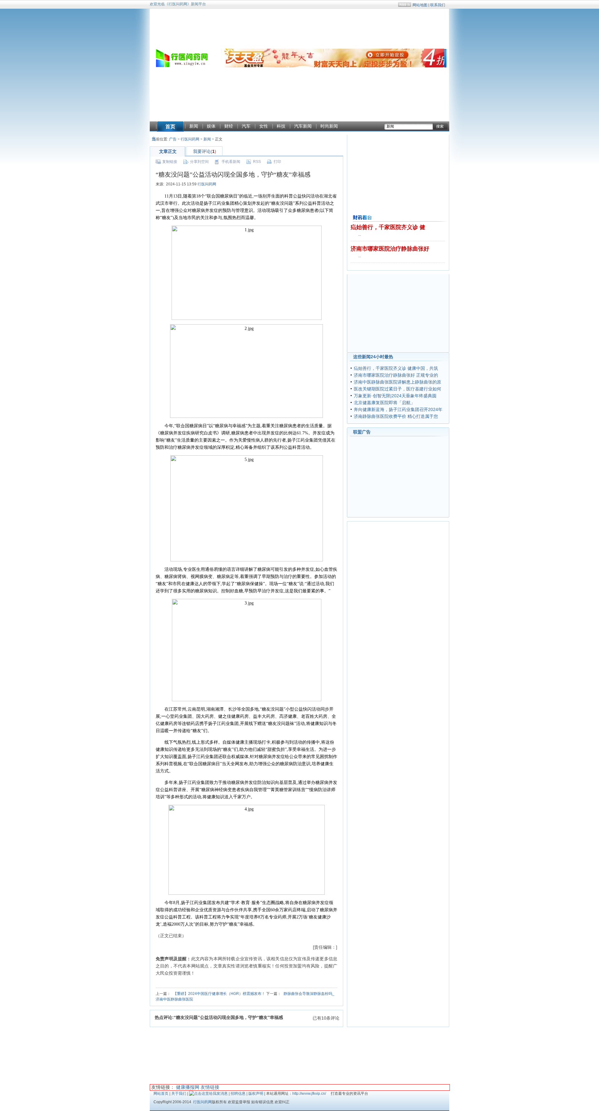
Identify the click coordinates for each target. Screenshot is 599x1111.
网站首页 (160, 1093)
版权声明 (255, 1093)
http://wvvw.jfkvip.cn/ (309, 1093)
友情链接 (210, 1087)
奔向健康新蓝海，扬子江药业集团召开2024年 (398, 409)
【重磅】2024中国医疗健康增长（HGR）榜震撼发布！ (219, 993)
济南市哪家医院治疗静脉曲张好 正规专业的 (396, 375)
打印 (277, 161)
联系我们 (437, 5)
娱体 (211, 126)
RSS (257, 161)
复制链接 (169, 161)
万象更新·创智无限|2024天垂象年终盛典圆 (395, 395)
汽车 (246, 126)
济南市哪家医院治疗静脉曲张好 (390, 249)
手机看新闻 (231, 161)
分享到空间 (199, 161)
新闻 (193, 126)
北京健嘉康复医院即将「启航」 (384, 402)
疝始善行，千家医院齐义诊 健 (388, 227)
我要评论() (204, 151)
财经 (228, 126)
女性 (263, 126)
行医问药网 (190, 139)
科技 (281, 126)
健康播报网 (187, 1087)
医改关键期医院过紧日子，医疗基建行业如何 (397, 388)
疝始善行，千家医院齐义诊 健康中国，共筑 (396, 368)
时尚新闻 (329, 126)
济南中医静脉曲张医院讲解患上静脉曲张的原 (397, 381)
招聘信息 (238, 1093)
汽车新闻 (303, 126)
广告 (173, 139)
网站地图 (419, 5)
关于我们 (178, 1093)
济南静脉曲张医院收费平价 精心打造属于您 (396, 416)
